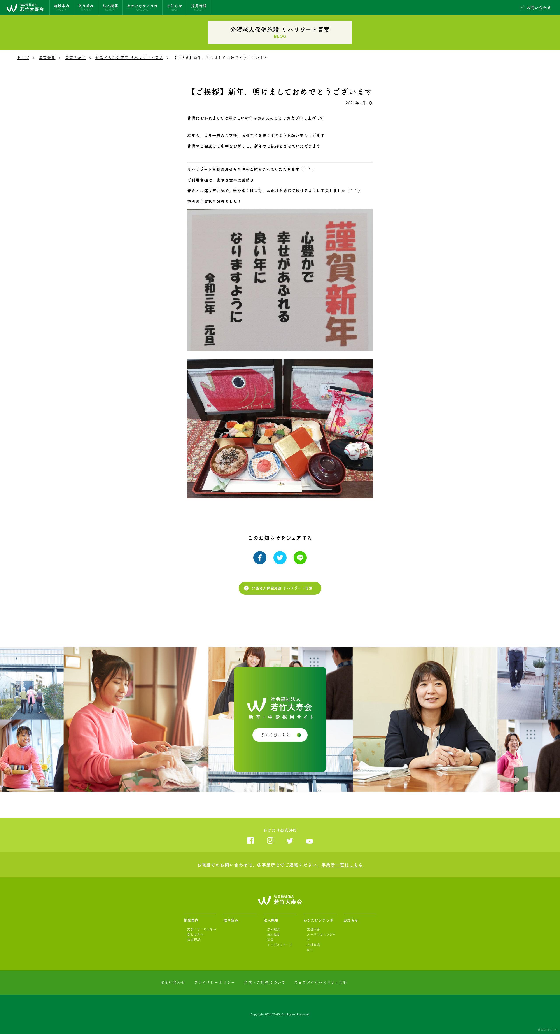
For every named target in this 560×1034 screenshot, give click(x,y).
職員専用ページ (548, 1029)
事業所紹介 (75, 58)
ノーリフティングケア (321, 937)
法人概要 (271, 920)
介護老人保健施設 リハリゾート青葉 (129, 58)
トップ (23, 58)
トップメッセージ (280, 944)
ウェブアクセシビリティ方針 (320, 982)
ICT (310, 950)
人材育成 (313, 944)
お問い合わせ (538, 8)
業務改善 (313, 929)
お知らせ (350, 920)
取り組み (231, 920)
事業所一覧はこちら (342, 865)
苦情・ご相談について (264, 982)
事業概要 (47, 58)
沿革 (270, 939)
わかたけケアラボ (318, 920)
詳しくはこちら (275, 735)
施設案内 (191, 920)
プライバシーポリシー (214, 982)
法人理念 (273, 929)
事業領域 (193, 939)
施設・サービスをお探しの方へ (202, 932)
